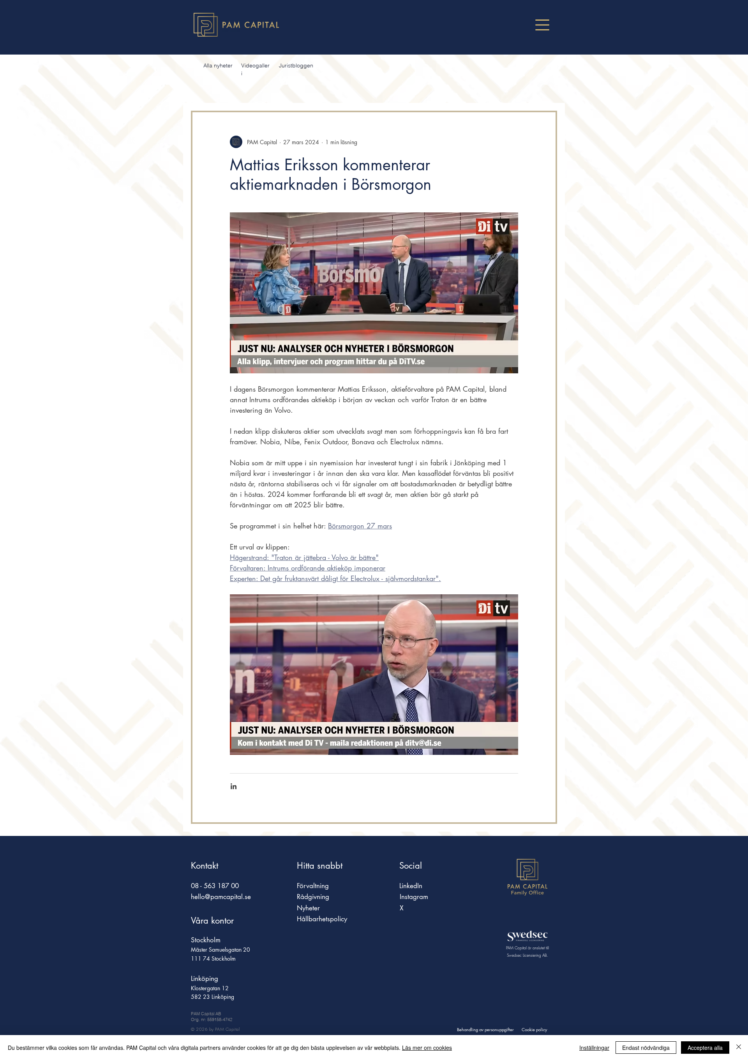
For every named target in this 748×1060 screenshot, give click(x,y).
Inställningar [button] (594, 1047)
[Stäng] (738, 1047)
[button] (542, 24)
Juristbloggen (296, 65)
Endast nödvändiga (646, 1047)
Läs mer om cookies (427, 1047)
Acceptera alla (705, 1047)
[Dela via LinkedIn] (233, 786)
